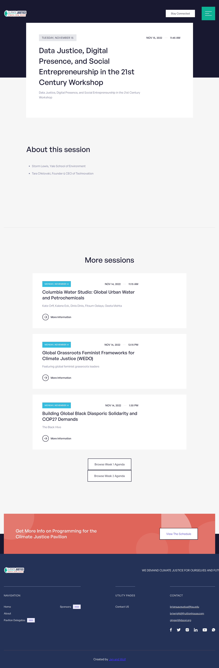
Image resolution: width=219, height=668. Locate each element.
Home (7, 606)
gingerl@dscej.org (180, 620)
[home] (15, 13)
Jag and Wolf (117, 659)
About (7, 613)
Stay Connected (180, 13)
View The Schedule (178, 534)
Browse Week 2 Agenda (109, 476)
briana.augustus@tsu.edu (184, 606)
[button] (208, 13)
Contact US (122, 606)
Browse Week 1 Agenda (110, 464)
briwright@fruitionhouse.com (187, 613)
